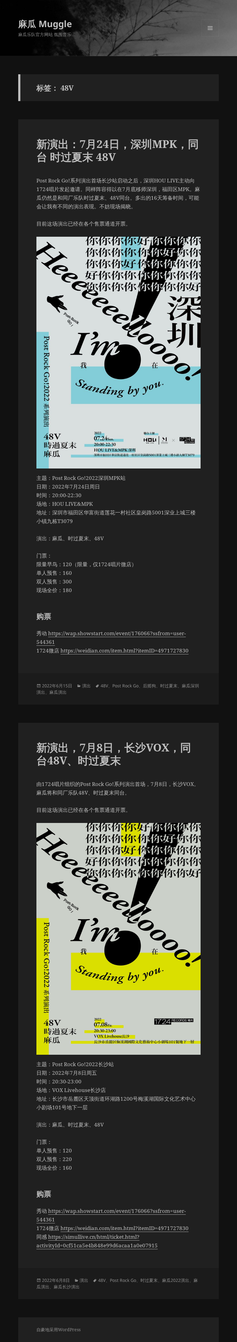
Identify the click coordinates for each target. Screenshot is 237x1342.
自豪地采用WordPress (58, 1329)
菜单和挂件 (210, 36)
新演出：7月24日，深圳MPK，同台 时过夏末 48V (117, 150)
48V (104, 686)
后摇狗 (149, 686)
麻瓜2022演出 (175, 1280)
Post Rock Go (125, 686)
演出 (86, 686)
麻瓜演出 (58, 692)
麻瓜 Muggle (45, 24)
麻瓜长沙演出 (67, 1287)
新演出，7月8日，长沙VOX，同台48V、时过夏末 (113, 753)
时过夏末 (168, 686)
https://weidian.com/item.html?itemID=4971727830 (124, 650)
